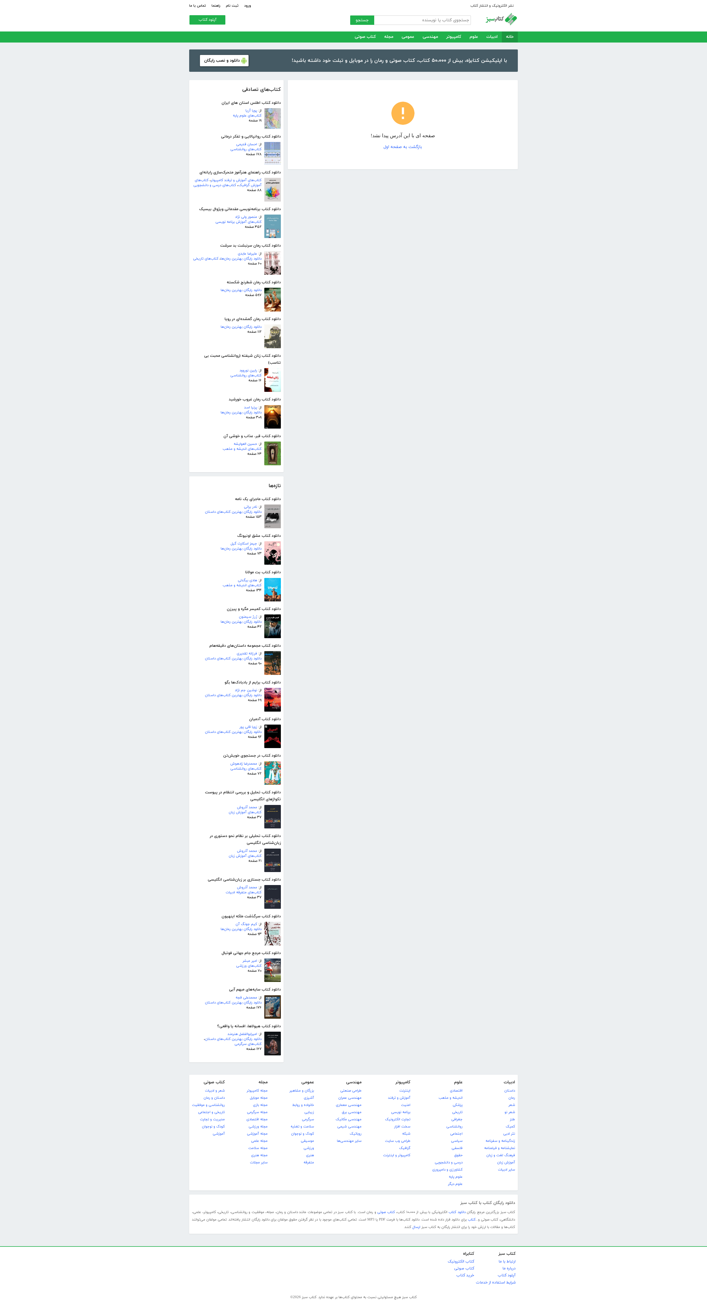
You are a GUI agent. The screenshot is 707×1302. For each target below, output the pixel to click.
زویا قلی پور (248, 727)
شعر (511, 1105)
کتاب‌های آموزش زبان (245, 812)
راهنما (216, 5)
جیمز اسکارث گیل (244, 543)
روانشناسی (454, 1126)
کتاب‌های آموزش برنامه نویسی (238, 222)
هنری (310, 1155)
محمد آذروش (247, 807)
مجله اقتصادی (257, 1119)
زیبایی (309, 1112)
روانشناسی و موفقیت (208, 1105)
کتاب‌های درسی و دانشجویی (214, 185)
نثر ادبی (509, 1133)
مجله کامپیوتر (257, 1090)
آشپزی (309, 1097)
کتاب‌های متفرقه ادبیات (244, 892)
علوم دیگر (455, 1184)
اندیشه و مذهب (451, 1097)
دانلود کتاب (457, 1212)
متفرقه (309, 1162)
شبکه (406, 1133)
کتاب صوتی (365, 37)
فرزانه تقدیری (247, 653)
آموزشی (219, 1133)
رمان (511, 1097)
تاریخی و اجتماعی (211, 1112)
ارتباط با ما (507, 1261)
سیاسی (457, 1141)
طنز (512, 1119)
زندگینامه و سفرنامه (500, 1141)
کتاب (472, 1219)
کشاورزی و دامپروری (447, 1169)
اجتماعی (456, 1133)
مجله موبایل (259, 1097)
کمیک (510, 1126)
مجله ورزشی (258, 1126)
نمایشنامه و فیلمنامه (499, 1148)
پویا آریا (251, 110)
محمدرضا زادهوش (243, 763)
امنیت (405, 1105)
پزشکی (458, 1105)
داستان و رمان (214, 1097)
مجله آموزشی (257, 1133)
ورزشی (309, 1148)
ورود (247, 5)
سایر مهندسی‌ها (349, 1141)
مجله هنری (259, 1155)
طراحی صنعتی (351, 1090)
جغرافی (457, 1119)
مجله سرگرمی (257, 1112)
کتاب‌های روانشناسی (246, 149)
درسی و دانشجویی (449, 1162)
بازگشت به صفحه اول (403, 147)
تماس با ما (197, 5)
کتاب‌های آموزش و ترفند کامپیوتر (236, 180)
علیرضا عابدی (247, 253)
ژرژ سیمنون (248, 616)
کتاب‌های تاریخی (205, 258)
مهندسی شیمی (349, 1126)
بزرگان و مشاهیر (301, 1090)
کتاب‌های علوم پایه (247, 115)
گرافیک (404, 1148)
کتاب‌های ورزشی (249, 965)
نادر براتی (250, 507)
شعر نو (510, 1112)
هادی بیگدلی (247, 580)
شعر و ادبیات (215, 1090)
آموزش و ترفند (399, 1097)
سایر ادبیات (506, 1169)
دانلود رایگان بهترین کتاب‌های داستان (233, 511)
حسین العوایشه (245, 444)
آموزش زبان (506, 1162)
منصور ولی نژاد (246, 217)
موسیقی (307, 1141)
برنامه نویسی (400, 1112)
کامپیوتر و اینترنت (396, 1155)
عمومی (408, 37)
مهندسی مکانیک (349, 1119)
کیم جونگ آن (246, 924)
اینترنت (404, 1090)
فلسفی (457, 1148)
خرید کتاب (465, 1275)
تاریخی (457, 1112)
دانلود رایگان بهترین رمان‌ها (241, 258)
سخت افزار (402, 1126)
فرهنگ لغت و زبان (500, 1155)
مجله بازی (260, 1105)
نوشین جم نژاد (246, 690)
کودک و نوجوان (302, 1133)
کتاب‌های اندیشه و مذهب (242, 449)
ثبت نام (232, 5)
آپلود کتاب (208, 19)
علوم (473, 37)
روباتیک (356, 1133)
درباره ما (509, 1268)
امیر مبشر (249, 960)
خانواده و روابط (303, 1105)
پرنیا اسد (250, 407)
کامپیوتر (453, 37)
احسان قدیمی (246, 144)
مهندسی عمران (350, 1097)
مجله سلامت (258, 1148)
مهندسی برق (352, 1112)
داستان (509, 1090)
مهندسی (430, 37)
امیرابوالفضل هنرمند (242, 1034)
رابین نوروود (248, 370)
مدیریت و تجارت (212, 1119)
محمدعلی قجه (246, 997)
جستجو (362, 20)
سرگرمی (308, 1119)
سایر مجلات (259, 1162)
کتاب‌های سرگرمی (248, 1044)
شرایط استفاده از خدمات (496, 1282)
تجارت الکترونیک (397, 1119)
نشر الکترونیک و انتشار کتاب (492, 5)
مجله (388, 37)
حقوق (458, 1155)
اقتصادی (456, 1090)
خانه (510, 37)
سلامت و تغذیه (302, 1126)
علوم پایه (456, 1176)
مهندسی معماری (349, 1105)
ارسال (416, 1227)
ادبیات (492, 37)
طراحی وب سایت (397, 1141)
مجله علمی (259, 1141)
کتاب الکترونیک (461, 1261)
